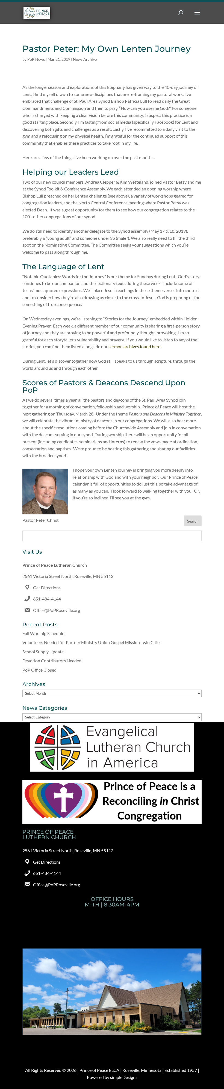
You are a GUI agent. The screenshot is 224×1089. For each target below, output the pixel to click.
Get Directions (47, 587)
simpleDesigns (123, 1077)
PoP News (36, 59)
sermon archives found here (134, 346)
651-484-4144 (47, 598)
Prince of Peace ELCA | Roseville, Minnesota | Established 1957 (138, 1070)
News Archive (85, 59)
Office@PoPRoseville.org (56, 610)
